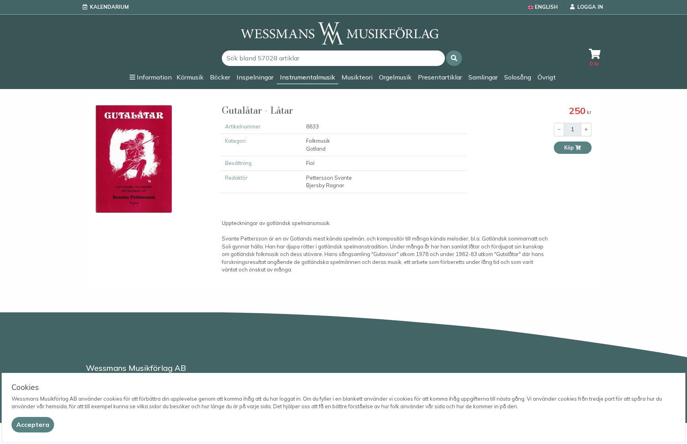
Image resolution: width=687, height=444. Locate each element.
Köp (569, 148)
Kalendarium (109, 7)
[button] (454, 58)
